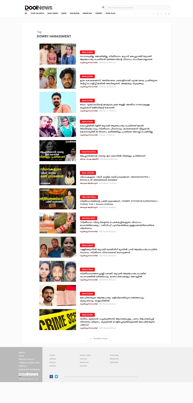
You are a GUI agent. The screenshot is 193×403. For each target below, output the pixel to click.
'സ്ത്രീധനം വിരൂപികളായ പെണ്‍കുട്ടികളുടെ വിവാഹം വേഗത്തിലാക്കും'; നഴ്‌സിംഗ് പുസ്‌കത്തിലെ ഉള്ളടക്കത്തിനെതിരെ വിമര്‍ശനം (117, 225)
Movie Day (114, 359)
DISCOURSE (74, 13)
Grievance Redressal (30, 369)
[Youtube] (169, 14)
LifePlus (83, 359)
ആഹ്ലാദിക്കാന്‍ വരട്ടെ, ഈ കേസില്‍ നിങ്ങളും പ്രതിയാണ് (112, 156)
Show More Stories (101, 338)
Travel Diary (85, 355)
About (22, 352)
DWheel (53, 359)
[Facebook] (153, 14)
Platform (114, 355)
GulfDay (83, 366)
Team (21, 356)
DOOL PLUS (110, 13)
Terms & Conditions (29, 362)
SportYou (84, 362)
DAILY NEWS (53, 13)
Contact (23, 366)
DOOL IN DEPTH (37, 13)
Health (53, 362)
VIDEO (63, 13)
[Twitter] (157, 14)
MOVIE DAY (87, 13)
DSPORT (98, 13)
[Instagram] (161, 14)
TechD (52, 355)
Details (53, 366)
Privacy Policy (26, 359)
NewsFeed (114, 362)
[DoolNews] (37, 8)
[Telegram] (165, 14)
